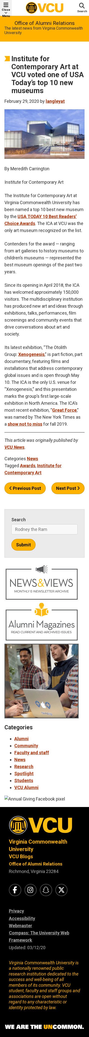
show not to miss (25, 424)
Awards (27, 223)
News (32, 458)
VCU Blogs (21, 857)
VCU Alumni (26, 787)
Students (23, 780)
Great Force (64, 410)
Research (23, 766)
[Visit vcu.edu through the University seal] (44, 827)
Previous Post (26, 488)
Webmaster (20, 925)
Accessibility (22, 918)
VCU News (14, 447)
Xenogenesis (31, 354)
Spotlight (24, 773)
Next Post (66, 488)
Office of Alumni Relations (45, 23)
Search (18, 519)
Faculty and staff (31, 752)
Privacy (16, 911)
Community (26, 745)
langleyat (55, 101)
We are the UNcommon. (44, 1027)
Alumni (21, 738)
